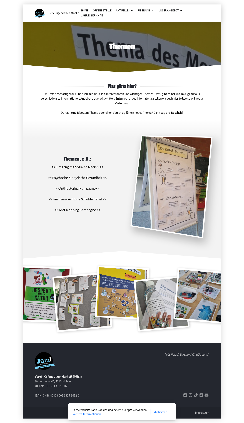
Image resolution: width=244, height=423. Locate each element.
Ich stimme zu (160, 412)
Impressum (202, 413)
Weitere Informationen (87, 414)
